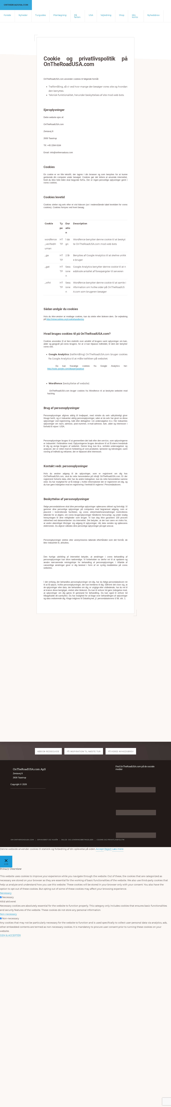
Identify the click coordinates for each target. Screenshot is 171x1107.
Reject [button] (108, 849)
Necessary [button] (6, 893)
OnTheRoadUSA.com (16, 5)
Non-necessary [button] (8, 914)
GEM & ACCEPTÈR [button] (10, 935)
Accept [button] (100, 849)
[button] (167, 14)
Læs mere (117, 849)
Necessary (8, 897)
